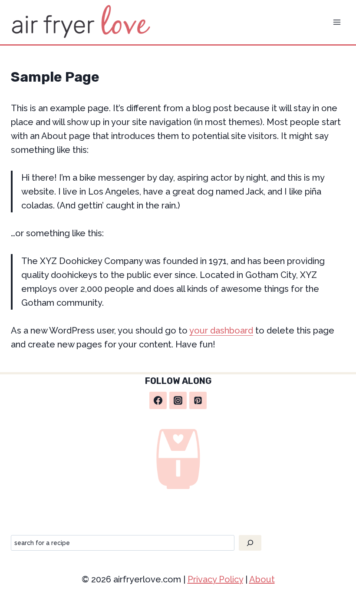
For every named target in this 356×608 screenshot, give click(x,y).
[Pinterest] (198, 400)
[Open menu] (337, 22)
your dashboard (221, 330)
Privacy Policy (215, 579)
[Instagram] (178, 400)
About (262, 579)
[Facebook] (158, 400)
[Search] (250, 543)
